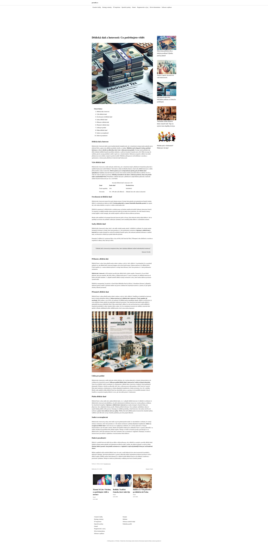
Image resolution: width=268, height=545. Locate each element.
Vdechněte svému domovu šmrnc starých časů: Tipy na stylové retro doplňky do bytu (166, 124)
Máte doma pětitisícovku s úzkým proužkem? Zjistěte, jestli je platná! (165, 53)
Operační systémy (126, 7)
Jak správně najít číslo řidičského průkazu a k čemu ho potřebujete (166, 99)
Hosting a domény (107, 7)
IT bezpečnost (116, 7)
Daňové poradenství (102, 135)
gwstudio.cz (95, 2)
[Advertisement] (134, 19)
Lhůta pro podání (101, 127)
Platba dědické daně (102, 130)
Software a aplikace (167, 7)
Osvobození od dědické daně (104, 117)
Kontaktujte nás (107, 463)
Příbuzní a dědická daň (103, 122)
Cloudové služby (96, 7)
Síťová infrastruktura (155, 7)
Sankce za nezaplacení (102, 133)
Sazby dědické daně (102, 119)
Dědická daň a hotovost (103, 111)
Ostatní (134, 7)
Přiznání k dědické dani (103, 125)
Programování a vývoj (142, 7)
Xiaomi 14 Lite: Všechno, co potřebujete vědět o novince (102, 492)
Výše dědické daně (102, 114)
